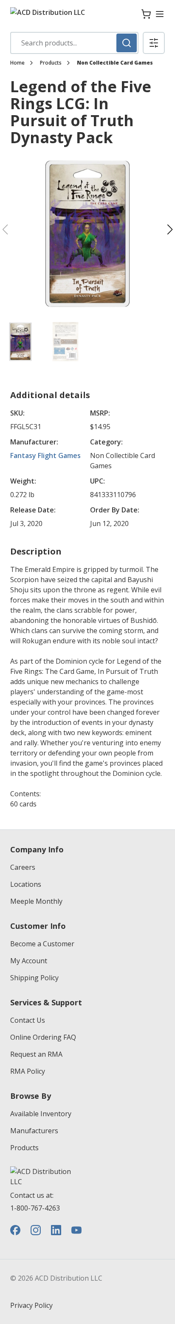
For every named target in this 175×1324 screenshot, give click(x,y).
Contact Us (27, 1020)
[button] (154, 43)
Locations (25, 884)
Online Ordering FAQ (43, 1037)
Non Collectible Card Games (115, 62)
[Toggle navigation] (160, 14)
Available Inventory (40, 1113)
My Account (28, 960)
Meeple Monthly (36, 901)
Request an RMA (36, 1054)
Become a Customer (42, 943)
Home (17, 62)
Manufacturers (34, 1130)
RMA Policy (27, 1071)
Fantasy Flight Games (45, 455)
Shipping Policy (34, 977)
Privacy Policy (31, 1305)
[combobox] (74, 43)
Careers (22, 867)
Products (51, 62)
